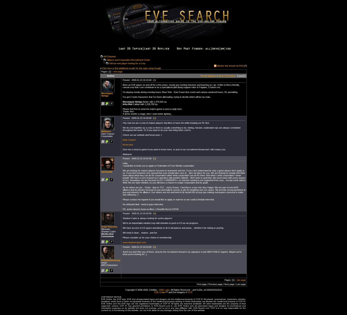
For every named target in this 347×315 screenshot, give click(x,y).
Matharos (106, 131)
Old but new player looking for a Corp (127, 63)
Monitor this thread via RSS (230, 66)
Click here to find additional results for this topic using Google (131, 68)
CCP (190, 292)
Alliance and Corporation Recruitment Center (128, 60)
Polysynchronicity (110, 260)
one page (117, 71)
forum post (128, 144)
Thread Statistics (208, 76)
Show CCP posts (226, 76)
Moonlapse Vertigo (107, 94)
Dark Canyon (129, 140)
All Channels (110, 56)
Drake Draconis (109, 226)
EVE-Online (160, 292)
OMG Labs (164, 290)
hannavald (106, 172)
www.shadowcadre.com (134, 242)
